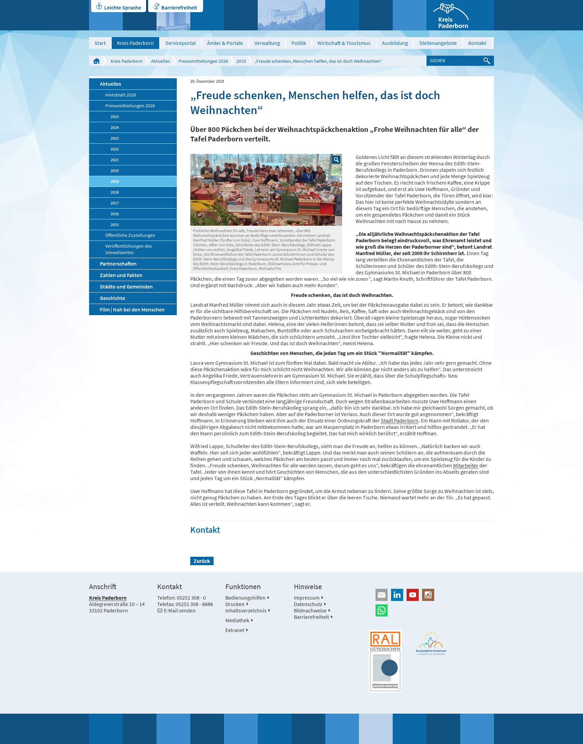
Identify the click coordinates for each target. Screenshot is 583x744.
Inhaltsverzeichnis (246, 610)
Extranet (234, 630)
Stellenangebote (438, 42)
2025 (115, 116)
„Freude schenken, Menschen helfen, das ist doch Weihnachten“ (318, 61)
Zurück (202, 560)
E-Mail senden (180, 610)
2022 (115, 148)
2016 (115, 213)
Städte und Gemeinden (126, 286)
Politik (299, 42)
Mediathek (237, 620)
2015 (115, 224)
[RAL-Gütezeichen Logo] (385, 661)
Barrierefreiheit (179, 7)
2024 (115, 127)
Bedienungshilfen (245, 597)
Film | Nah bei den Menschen (132, 309)
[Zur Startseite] (460, 15)
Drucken (235, 604)
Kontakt (477, 42)
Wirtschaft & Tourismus (343, 42)
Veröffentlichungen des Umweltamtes (128, 249)
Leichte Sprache (122, 7)
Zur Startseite (96, 61)
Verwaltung (267, 42)
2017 (115, 202)
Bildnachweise (310, 610)
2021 (115, 159)
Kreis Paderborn (135, 42)
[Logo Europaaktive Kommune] (431, 643)
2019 (241, 61)
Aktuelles (160, 61)
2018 (115, 192)
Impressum (307, 597)
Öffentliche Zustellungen (130, 235)
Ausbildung (395, 42)
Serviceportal (180, 42)
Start (100, 42)
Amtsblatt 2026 (120, 95)
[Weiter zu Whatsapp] (431, 610)
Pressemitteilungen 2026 (203, 61)
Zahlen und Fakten (121, 275)
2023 (115, 138)
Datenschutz (308, 604)
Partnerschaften (118, 263)
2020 (115, 170)
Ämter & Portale (225, 42)
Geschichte (112, 298)
